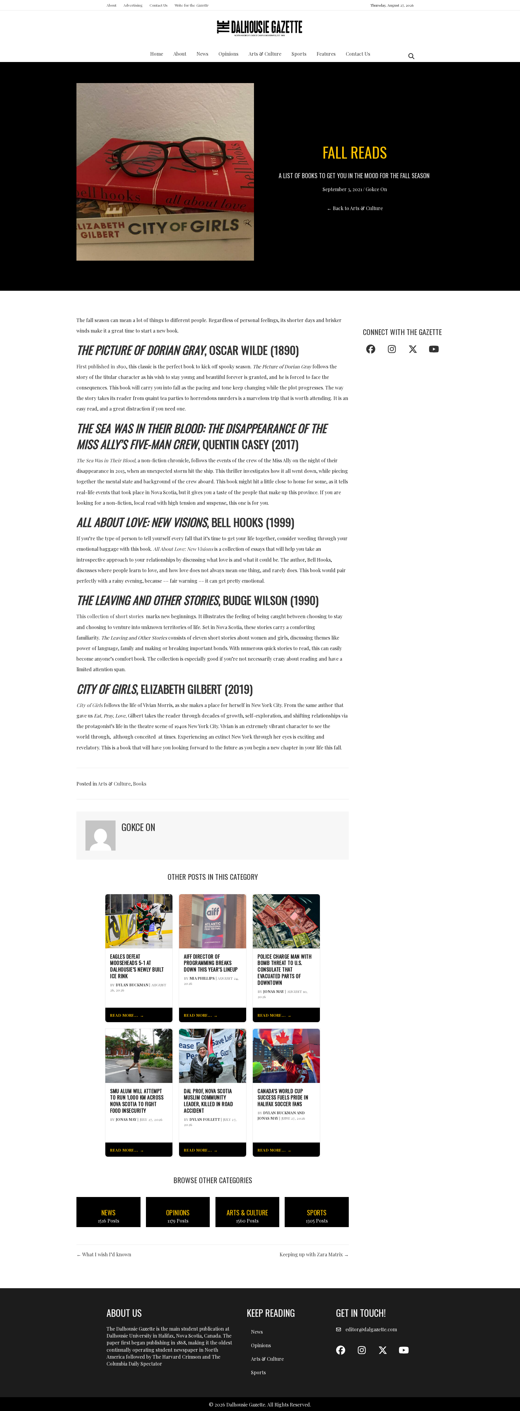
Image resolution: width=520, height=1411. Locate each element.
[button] (371, 349)
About (111, 5)
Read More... (124, 1015)
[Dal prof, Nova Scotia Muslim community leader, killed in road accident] (212, 1055)
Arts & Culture (265, 54)
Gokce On (376, 189)
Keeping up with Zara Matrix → (314, 1254)
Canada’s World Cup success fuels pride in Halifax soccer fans (283, 1097)
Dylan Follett (205, 1119)
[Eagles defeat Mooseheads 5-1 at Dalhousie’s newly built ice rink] (138, 920)
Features (326, 54)
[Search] (409, 56)
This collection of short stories (110, 616)
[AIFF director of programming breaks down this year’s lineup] (212, 920)
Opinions (228, 54)
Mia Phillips (202, 978)
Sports (299, 54)
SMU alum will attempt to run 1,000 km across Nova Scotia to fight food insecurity (136, 1101)
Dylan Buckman (132, 984)
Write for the (191, 5)
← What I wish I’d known (103, 1254)
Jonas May (273, 991)
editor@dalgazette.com (371, 1329)
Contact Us (159, 5)
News (202, 54)
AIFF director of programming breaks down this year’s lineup (211, 963)
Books (139, 783)
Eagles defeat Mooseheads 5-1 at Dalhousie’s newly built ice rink (137, 966)
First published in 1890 (101, 366)
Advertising (133, 5)
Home (156, 54)
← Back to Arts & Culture (355, 208)
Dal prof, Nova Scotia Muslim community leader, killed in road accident (208, 1101)
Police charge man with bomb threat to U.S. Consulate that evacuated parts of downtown (284, 969)
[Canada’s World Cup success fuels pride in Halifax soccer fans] (286, 1055)
